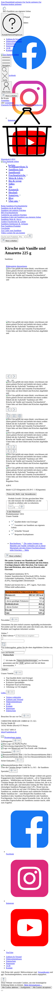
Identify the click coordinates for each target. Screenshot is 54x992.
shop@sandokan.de (9, 732)
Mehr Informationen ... (33, 985)
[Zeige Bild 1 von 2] (8, 380)
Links (3, 693)
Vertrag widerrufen (13, 697)
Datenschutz (11, 44)
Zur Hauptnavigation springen (21, 3)
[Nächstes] (14, 376)
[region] (27, 373)
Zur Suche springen (30, 2)
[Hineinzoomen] (19, 416)
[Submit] (2, 638)
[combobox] (12, 236)
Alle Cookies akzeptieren (42, 987)
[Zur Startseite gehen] (10, 55)
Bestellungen (37, 105)
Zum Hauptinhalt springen (11, 2)
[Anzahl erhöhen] (21, 507)
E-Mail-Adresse (8, 636)
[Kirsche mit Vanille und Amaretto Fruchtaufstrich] (27, 274)
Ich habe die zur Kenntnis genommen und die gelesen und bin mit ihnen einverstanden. (26, 663)
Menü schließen (11, 96)
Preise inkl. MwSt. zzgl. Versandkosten (21, 494)
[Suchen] (26, 236)
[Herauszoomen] (8, 416)
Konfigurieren (25, 987)
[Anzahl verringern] (10, 507)
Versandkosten (43, 972)
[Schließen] (7, 413)
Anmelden (5, 100)
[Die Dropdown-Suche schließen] (29, 236)
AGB (8, 48)
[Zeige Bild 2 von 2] (13, 380)
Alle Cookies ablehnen (10, 987)
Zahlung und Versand (14, 699)
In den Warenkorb (13, 512)
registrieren (9, 103)
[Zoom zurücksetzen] (14, 416)
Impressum (10, 46)
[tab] (28, 546)
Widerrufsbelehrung (14, 41)
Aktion (4, 633)
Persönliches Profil (16, 105)
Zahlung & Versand (14, 39)
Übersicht (5, 105)
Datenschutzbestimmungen (27, 660)
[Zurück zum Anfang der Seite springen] (3, 980)
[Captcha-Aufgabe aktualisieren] (3, 644)
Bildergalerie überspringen (16, 266)
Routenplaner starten (13, 737)
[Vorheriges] (8, 376)
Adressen (28, 105)
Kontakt (9, 50)
